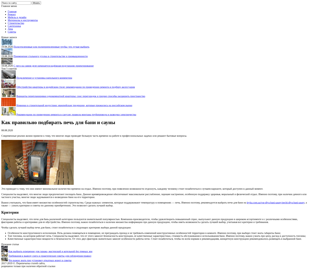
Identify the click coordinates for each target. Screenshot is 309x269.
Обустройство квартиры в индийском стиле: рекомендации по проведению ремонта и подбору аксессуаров (75, 87)
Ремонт (12, 14)
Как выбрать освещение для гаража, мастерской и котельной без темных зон (50, 251)
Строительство (16, 23)
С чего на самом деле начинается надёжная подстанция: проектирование (54, 65)
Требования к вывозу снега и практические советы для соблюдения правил (49, 256)
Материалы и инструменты (23, 20)
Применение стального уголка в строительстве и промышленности (51, 56)
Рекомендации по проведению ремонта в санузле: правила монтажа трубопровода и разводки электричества (76, 114)
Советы (12, 31)
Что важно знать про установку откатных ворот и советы (39, 260)
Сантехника (14, 26)
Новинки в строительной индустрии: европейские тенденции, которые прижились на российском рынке (74, 105)
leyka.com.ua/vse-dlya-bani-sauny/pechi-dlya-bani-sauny (275, 202)
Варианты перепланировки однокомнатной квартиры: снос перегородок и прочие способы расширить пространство (80, 96)
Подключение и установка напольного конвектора (44, 77)
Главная (12, 11)
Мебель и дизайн (17, 17)
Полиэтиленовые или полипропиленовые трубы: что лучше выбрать (51, 46)
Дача (10, 29)
